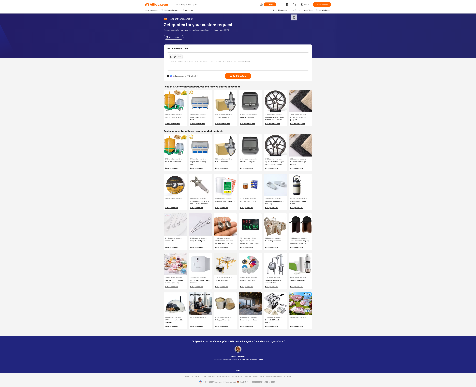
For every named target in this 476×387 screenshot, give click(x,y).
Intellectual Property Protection (213, 376)
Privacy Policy (231, 376)
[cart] (295, 5)
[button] (261, 4)
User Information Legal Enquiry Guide (261, 376)
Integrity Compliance (283, 376)
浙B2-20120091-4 (270, 382)
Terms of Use (242, 376)
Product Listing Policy (193, 376)
